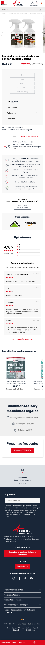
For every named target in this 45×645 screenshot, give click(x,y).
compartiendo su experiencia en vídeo (25, 160)
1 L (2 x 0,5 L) (22, 88)
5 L (22, 75)
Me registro (37, 500)
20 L (22, 79)
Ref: (8, 102)
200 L (22, 83)
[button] (43, 34)
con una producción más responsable (25, 188)
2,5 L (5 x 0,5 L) (22, 92)
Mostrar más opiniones (22, 339)
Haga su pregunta (22, 450)
